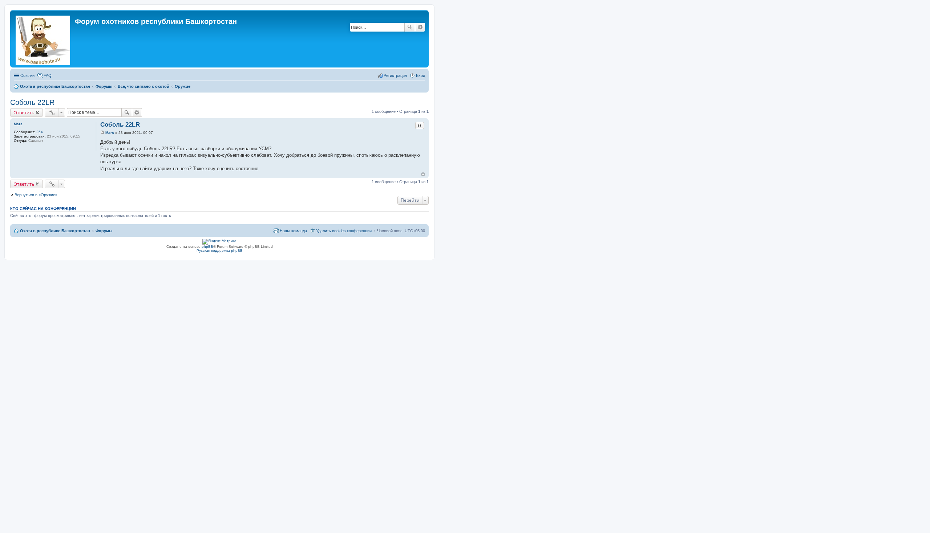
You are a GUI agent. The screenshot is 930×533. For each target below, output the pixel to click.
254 (39, 132)
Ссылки (27, 75)
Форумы (104, 231)
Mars (18, 124)
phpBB (207, 247)
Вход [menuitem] (420, 75)
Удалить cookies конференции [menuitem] (344, 231)
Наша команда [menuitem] (293, 231)
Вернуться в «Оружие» (36, 195)
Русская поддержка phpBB (220, 251)
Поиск (409, 27)
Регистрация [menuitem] (395, 75)
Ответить (24, 112)
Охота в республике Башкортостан (55, 231)
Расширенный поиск (420, 27)
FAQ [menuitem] (48, 75)
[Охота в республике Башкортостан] (43, 39)
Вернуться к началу (423, 174)
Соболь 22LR (32, 102)
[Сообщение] (102, 133)
